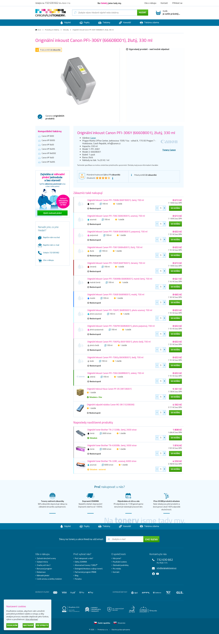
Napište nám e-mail (51, 245)
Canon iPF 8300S (48, 140)
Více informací (31, 619)
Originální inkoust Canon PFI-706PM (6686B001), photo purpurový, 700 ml (121, 326)
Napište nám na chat (51, 237)
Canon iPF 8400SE (49, 153)
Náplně (67, 22)
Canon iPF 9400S (48, 161)
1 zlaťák (119, 203)
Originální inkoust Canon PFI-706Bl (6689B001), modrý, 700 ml (115, 294)
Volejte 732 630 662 (51, 252)
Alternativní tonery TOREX (86, 565)
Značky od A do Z (43, 565)
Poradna (78, 579)
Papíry (86, 22)
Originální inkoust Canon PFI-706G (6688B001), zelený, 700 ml (115, 373)
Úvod (39, 30)
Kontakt (116, 572)
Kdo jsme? (117, 558)
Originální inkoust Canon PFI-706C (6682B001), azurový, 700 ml (116, 216)
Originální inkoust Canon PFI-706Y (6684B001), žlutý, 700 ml (114, 247)
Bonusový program (44, 568)
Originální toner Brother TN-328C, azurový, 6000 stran (111, 461)
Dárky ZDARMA (81, 561)
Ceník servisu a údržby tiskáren (49, 579)
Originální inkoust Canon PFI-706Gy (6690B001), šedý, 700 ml (115, 357)
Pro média (117, 568)
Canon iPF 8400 (48, 144)
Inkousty (66, 30)
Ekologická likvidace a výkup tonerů (89, 568)
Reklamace (41, 572)
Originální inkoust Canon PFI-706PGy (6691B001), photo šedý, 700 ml (119, 341)
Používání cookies (120, 561)
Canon (93, 138)
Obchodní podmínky (121, 565)
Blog (76, 575)
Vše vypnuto (42, 625)
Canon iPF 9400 (48, 157)
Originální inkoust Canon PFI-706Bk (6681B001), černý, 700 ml (115, 200)
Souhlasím (12, 625)
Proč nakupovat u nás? (84, 558)
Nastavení (28, 625)
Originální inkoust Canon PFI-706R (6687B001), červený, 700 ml (116, 263)
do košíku (175, 208)
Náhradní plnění (43, 575)
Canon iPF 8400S (48, 148)
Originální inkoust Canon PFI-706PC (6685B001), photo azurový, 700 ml (119, 310)
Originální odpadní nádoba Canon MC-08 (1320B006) (110, 404)
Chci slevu (151, 539)
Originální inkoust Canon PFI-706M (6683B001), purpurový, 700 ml (117, 231)
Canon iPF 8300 (48, 136)
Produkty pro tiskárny (52, 30)
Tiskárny (106, 22)
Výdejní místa (42, 561)
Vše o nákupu (48, 260)
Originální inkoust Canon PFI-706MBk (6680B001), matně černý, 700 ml (119, 278)
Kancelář (127, 22)
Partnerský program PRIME (85, 572)
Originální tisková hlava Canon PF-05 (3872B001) (109, 388)
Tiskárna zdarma (151, 22)
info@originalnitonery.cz (166, 568)
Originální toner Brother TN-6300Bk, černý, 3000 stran (112, 445)
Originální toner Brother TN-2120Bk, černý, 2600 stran (112, 429)
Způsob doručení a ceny (46, 558)
